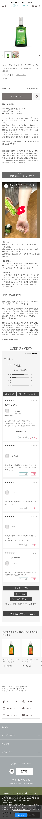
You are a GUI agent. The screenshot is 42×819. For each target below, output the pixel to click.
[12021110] (8, 54)
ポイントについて (32, 701)
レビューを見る (21, 75)
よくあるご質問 (11, 715)
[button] (3, 55)
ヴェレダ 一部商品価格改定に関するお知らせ (21, 175)
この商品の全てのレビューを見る (21, 613)
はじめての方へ (11, 701)
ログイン (24, 604)
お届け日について (32, 708)
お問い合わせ (31, 715)
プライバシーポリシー (21, 810)
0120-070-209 (22, 779)
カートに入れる (17, 96)
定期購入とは (11, 708)
